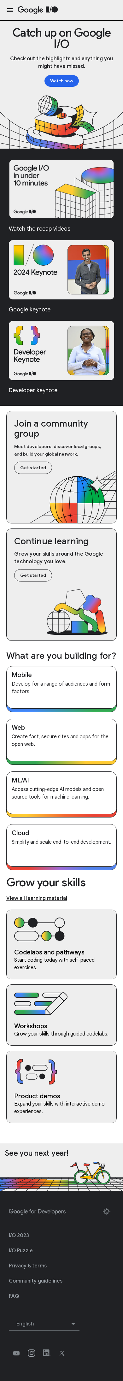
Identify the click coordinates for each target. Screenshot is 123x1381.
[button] (106, 1211)
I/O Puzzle (21, 1251)
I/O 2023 (19, 1235)
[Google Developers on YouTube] (16, 1353)
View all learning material (36, 898)
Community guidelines (35, 1281)
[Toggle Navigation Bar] (9, 10)
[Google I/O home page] (38, 10)
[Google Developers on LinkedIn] (46, 1353)
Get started (33, 467)
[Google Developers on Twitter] (61, 1353)
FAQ (14, 1296)
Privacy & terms (28, 1266)
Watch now (61, 81)
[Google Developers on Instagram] (31, 1353)
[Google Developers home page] (37, 1212)
